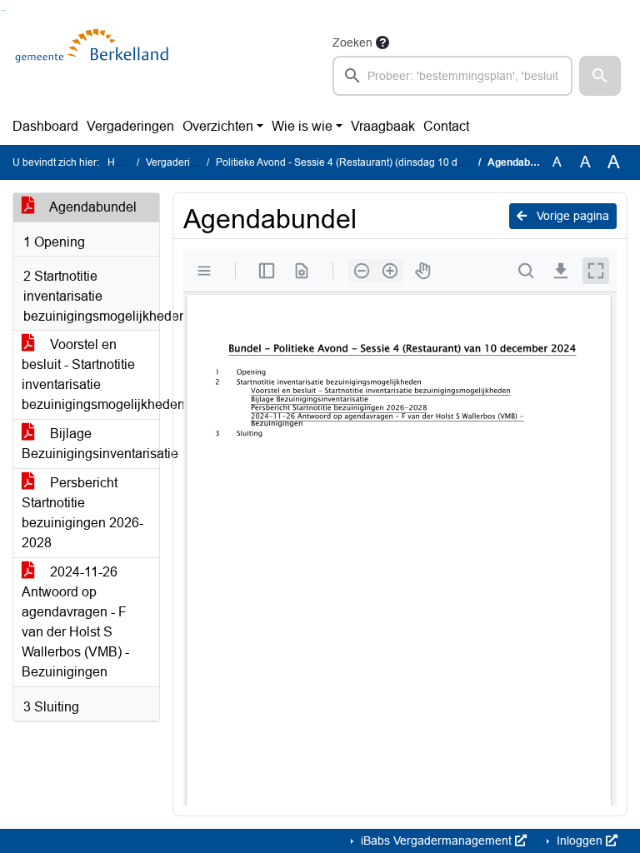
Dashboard (45, 126)
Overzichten (217, 126)
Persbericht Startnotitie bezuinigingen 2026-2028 (82, 513)
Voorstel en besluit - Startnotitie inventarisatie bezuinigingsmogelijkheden (90, 374)
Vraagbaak (383, 126)
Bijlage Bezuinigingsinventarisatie (90, 443)
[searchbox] (452, 76)
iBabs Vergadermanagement (436, 840)
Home (121, 162)
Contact (446, 126)
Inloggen (579, 840)
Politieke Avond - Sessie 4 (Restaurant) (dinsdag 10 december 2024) (371, 162)
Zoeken (352, 42)
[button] (600, 76)
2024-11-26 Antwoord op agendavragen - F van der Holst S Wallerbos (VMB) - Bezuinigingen (75, 622)
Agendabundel (92, 207)
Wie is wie (302, 126)
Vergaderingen (130, 126)
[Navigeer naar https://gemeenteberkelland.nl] (94, 64)
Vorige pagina (571, 215)
